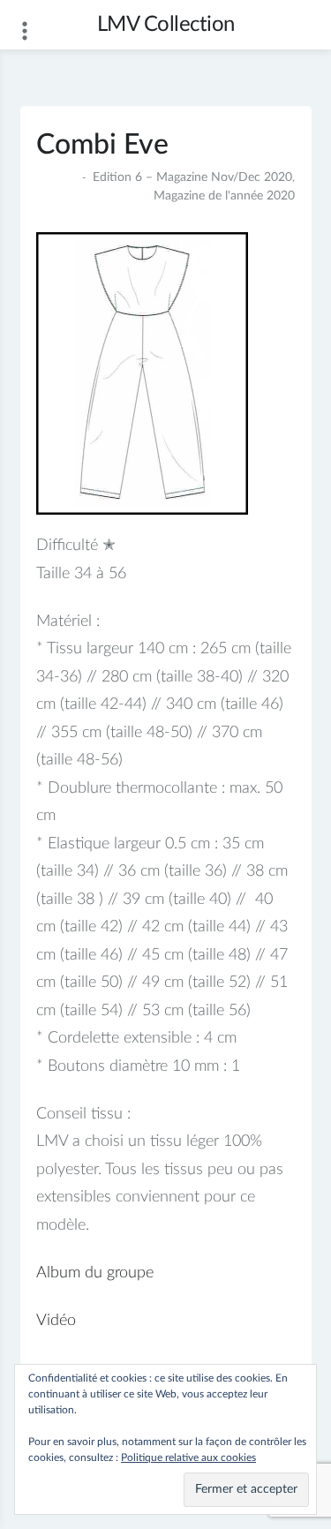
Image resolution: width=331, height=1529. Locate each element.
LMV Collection (166, 24)
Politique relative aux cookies (188, 1457)
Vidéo (56, 1321)
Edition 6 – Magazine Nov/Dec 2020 (192, 177)
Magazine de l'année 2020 (224, 196)
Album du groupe (95, 1273)
